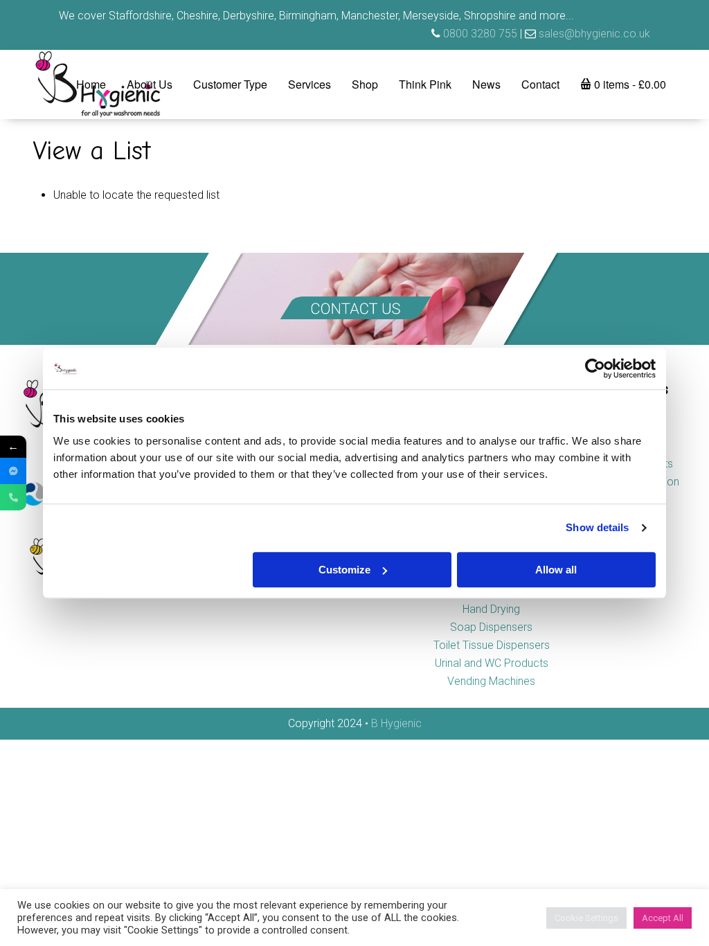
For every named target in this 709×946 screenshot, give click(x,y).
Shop (365, 84)
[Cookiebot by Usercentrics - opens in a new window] (595, 368)
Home (91, 84)
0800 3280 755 (480, 33)
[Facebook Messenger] (13, 471)
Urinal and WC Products (491, 663)
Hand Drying (491, 609)
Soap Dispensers (491, 627)
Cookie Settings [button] (586, 918)
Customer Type (230, 84)
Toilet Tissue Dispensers (491, 645)
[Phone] (13, 497)
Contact (540, 84)
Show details (597, 527)
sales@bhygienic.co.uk (594, 33)
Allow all (556, 569)
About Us (149, 84)
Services (309, 84)
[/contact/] (354, 299)
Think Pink (425, 84)
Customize (344, 569)
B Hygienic (396, 723)
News (486, 84)
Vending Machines (491, 681)
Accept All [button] (662, 918)
